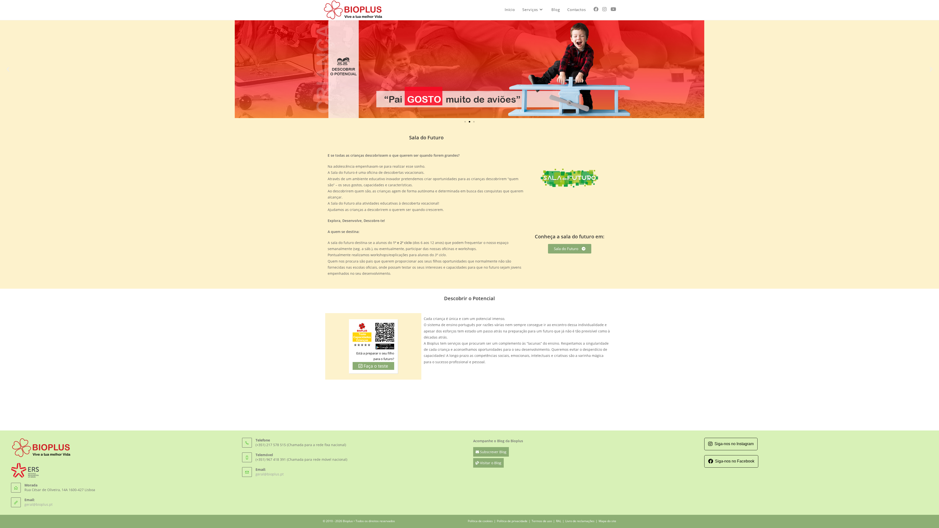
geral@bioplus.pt (38, 504)
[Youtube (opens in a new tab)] (613, 9)
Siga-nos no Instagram (734, 444)
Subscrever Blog (492, 452)
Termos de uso (542, 521)
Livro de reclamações (579, 521)
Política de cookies (480, 521)
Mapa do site (607, 521)
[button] (8, 69)
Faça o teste (375, 366)
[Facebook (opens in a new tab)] (596, 9)
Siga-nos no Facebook (734, 461)
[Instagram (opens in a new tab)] (604, 9)
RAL (558, 521)
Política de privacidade (512, 521)
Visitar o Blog (490, 463)
